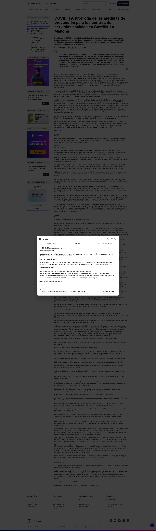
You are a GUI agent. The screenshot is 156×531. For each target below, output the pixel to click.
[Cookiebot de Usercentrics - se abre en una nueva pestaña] (109, 239)
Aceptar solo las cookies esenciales (54, 291)
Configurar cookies (78, 291)
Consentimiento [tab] (51, 243)
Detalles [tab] (78, 243)
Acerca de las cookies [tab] (105, 243)
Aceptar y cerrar (108, 291)
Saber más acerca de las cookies (51, 281)
